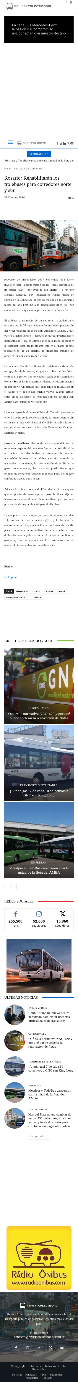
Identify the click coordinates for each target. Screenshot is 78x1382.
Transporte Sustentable (38, 785)
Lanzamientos (34, 168)
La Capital (10, 577)
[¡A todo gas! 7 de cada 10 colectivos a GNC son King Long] (39, 763)
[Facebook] (65, 2)
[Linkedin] (65, 143)
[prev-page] (7, 886)
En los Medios (37, 1008)
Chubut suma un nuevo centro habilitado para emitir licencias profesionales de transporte (49, 1016)
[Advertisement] (39, 88)
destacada (22, 591)
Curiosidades (38, 708)
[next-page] (14, 886)
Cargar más (37, 1136)
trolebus (36, 597)
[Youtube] (72, 143)
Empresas (38, 862)
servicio (62, 591)
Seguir (39, 911)
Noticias (18, 168)
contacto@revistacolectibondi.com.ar (39, 1337)
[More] (62, 209)
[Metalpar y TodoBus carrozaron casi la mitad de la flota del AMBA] (39, 840)
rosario (36, 591)
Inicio (7, 168)
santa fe (48, 591)
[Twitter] (68, 143)
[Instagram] (71, 2)
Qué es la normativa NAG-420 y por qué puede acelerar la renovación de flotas (50, 1042)
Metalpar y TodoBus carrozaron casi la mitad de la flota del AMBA (39, 162)
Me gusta (16, 911)
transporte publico (16, 597)
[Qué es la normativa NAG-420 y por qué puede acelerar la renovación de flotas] (39, 686)
